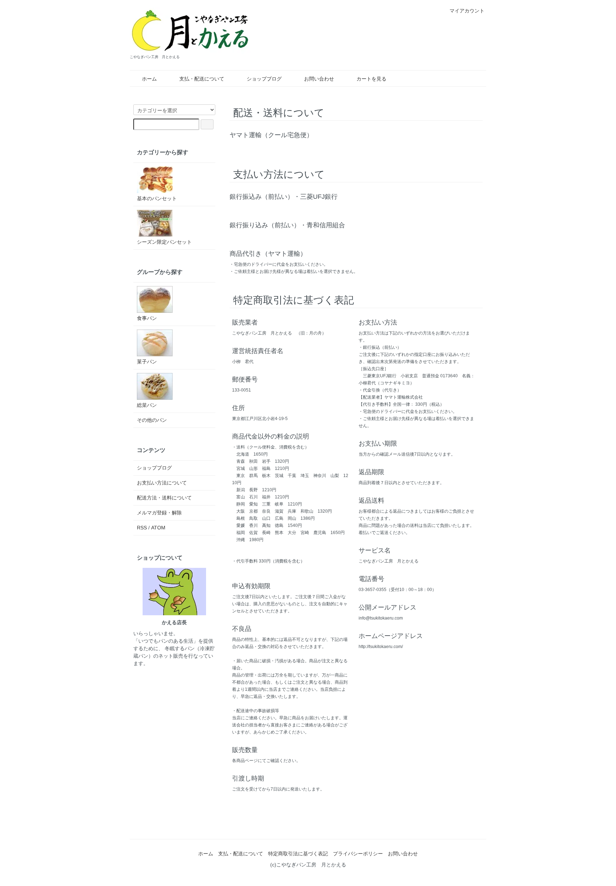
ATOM (158, 527)
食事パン (147, 318)
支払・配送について (201, 79)
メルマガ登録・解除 (159, 512)
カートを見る (371, 79)
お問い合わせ (319, 79)
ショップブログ (264, 79)
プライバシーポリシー (358, 853)
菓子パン (147, 361)
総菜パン (147, 405)
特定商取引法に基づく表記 (298, 853)
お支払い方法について (162, 483)
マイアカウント (467, 11)
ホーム (149, 79)
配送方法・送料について (164, 498)
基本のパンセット (157, 198)
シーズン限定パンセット (164, 242)
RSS (142, 527)
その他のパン (152, 420)
